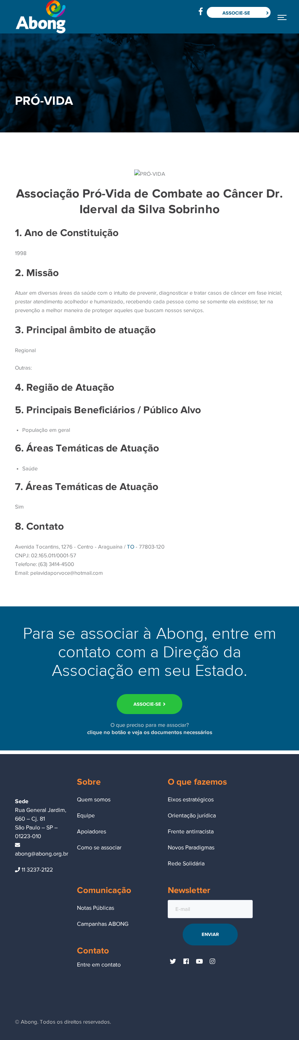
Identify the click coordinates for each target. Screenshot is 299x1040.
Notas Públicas (95, 908)
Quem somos (93, 799)
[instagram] (212, 961)
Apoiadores (91, 831)
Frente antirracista (191, 831)
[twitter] (173, 961)
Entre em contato (99, 964)
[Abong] (40, 16)
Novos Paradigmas (191, 847)
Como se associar (99, 847)
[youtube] (199, 961)
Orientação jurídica (192, 815)
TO (130, 547)
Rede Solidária (186, 863)
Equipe (86, 815)
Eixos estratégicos (191, 799)
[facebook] (186, 961)
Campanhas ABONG (102, 924)
